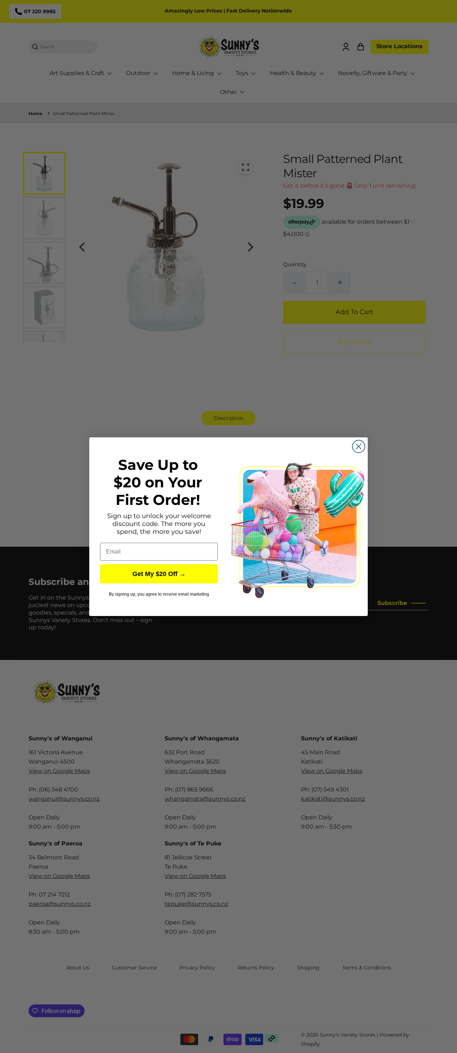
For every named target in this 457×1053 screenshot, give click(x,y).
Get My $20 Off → (159, 573)
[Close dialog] (358, 446)
